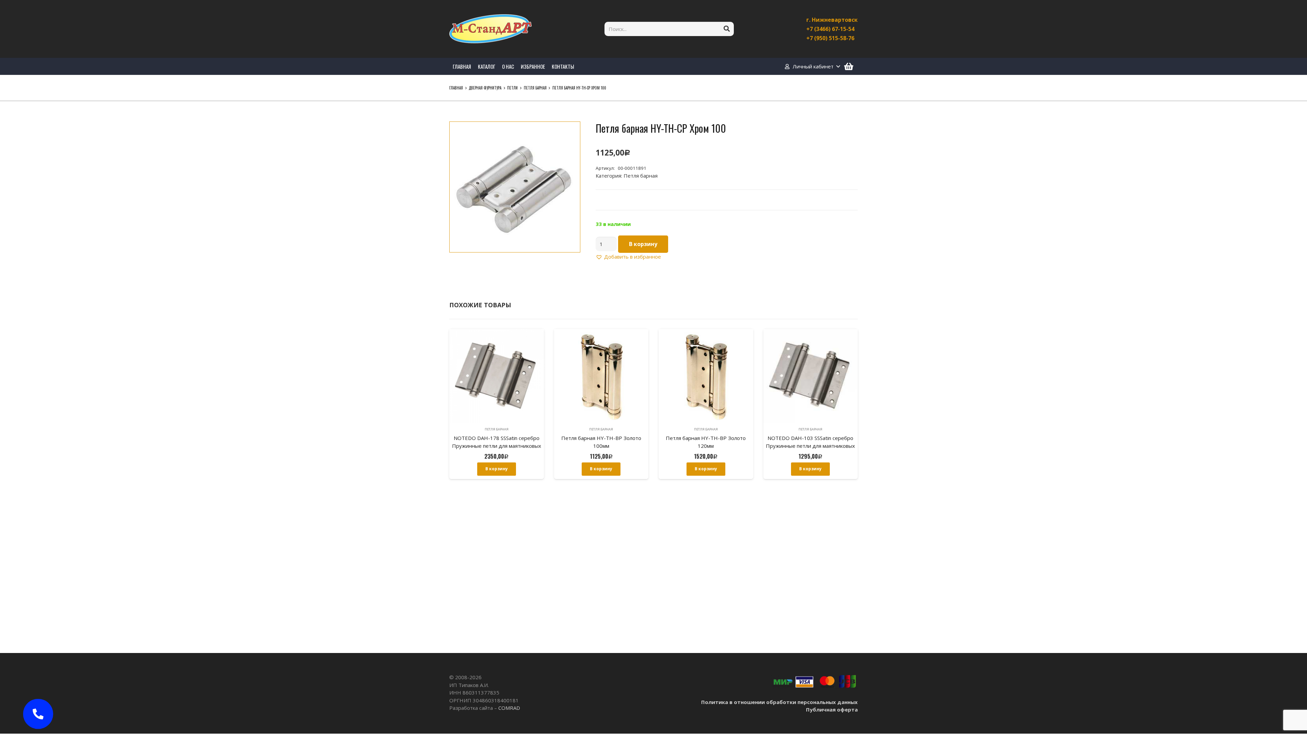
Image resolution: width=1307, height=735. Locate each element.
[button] (570, 132)
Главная (456, 88)
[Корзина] (849, 66)
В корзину (643, 244)
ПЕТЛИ (512, 88)
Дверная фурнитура (485, 88)
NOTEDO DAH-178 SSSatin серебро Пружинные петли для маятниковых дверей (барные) (496, 446)
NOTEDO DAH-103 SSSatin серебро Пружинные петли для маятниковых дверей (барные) (810, 446)
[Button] (38, 714)
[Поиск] (727, 29)
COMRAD (509, 707)
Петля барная (535, 88)
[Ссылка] (490, 29)
